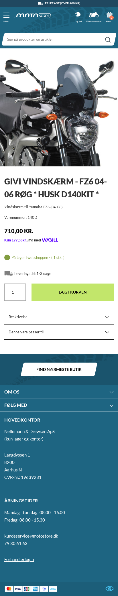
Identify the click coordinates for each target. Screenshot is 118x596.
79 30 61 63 (15, 543)
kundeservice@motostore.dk (31, 535)
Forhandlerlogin (19, 559)
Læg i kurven (73, 292)
